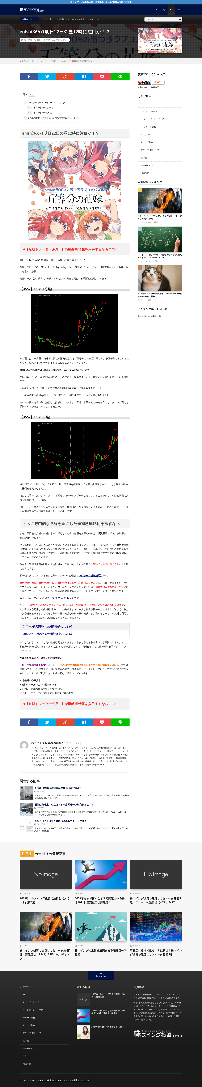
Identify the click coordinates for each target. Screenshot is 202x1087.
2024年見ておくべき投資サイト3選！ (107, 1027)
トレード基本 (147, 142)
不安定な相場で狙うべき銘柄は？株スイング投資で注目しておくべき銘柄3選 (156, 952)
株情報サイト (63, 19)
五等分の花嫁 (61, 40)
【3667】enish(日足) (40, 112)
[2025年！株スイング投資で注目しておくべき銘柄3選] (83, 999)
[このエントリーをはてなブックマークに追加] (84, 76)
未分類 (144, 157)
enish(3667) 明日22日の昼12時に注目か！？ (46, 102)
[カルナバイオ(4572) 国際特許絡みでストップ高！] (26, 826)
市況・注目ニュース (150, 150)
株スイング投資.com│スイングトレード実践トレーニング (63, 1080)
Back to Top (101, 976)
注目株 (39, 40)
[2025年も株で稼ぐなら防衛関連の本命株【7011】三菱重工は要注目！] (83, 1015)
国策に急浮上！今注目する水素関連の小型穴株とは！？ (64, 804)
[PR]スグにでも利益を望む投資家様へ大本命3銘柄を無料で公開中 (101, 2)
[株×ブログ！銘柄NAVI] (148, 87)
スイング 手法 (47, 19)
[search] (180, 19)
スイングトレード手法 (154, 119)
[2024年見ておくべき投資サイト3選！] (83, 1032)
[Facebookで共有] (29, 76)
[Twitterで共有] (47, 76)
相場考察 (145, 173)
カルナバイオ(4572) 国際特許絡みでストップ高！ (60, 821)
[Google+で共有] (65, 76)
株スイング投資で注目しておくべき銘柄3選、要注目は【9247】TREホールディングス (45, 954)
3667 (48, 40)
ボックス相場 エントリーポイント (88, 19)
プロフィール (71, 743)
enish (53, 40)
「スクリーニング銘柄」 (86, 758)
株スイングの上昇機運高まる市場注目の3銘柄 (100, 952)
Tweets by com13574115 (149, 316)
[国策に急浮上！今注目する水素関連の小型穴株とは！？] (26, 809)
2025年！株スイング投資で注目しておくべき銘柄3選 (45, 900)
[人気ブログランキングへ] (144, 84)
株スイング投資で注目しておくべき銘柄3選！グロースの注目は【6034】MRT (155, 900)
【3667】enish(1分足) (41, 107)
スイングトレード (149, 111)
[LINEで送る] (120, 76)
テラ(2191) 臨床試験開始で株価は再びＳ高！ (58, 788)
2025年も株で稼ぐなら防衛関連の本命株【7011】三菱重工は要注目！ (100, 900)
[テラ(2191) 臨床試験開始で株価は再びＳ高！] (26, 793)
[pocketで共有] (102, 76)
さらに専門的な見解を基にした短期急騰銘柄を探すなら (52, 117)
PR (142, 103)
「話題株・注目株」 (105, 758)
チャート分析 (150, 127)
